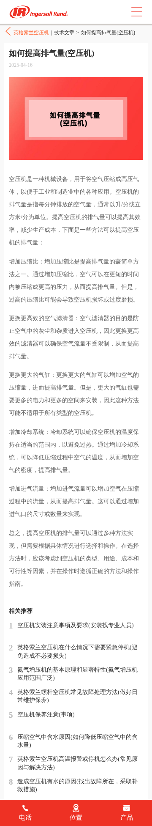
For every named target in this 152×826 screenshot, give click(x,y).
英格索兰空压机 (40, 12)
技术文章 (64, 33)
